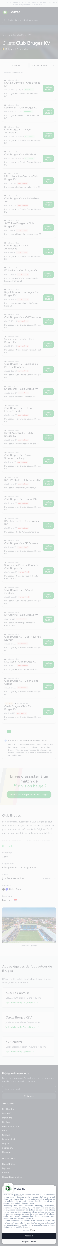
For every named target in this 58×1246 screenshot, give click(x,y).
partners (17, 1195)
